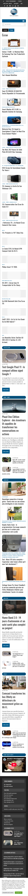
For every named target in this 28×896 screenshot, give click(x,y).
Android (11, 202)
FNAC (21, 3)
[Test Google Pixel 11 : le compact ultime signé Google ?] (14, 362)
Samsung (21, 48)
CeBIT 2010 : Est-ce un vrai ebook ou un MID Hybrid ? (13, 320)
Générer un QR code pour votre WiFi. (13, 809)
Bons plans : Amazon (7, 3)
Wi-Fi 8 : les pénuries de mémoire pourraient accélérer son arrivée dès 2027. (13, 746)
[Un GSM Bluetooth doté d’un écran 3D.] (14, 296)
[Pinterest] (18, 6)
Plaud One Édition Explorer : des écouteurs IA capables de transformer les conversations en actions (14, 425)
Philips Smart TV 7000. (9, 267)
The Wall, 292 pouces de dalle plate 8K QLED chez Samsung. (12, 150)
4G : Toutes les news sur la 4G (15, 125)
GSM (9, 298)
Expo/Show (5, 280)
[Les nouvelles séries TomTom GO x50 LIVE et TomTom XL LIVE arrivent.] (14, 333)
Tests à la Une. (7, 347)
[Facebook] (4, 6)
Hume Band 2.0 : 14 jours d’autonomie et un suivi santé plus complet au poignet (13, 623)
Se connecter (7, 784)
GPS (3, 335)
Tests (22, 71)
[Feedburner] (21, 6)
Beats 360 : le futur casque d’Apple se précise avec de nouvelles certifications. (19, 461)
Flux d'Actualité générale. (10, 793)
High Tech (21, 70)
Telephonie (5, 49)
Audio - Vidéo (5, 70)
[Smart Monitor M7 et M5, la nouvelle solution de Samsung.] (14, 104)
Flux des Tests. (7, 797)
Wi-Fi (9, 49)
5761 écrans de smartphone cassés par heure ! (13, 169)
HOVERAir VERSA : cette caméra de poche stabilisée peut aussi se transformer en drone (13, 665)
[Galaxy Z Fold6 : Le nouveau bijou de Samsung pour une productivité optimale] (14, 45)
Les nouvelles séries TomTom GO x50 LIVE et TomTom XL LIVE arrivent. (12, 339)
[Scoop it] (23, 6)
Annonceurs (7, 822)
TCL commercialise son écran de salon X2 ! (13, 205)
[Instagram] (10, 6)
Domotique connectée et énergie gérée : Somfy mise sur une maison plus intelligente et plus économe (13, 501)
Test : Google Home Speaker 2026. (18, 843)
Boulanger (16, 3)
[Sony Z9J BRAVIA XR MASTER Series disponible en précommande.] (14, 86)
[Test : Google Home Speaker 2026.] (8, 844)
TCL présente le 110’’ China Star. (12, 232)
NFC (12, 71)
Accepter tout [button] (19, 892)
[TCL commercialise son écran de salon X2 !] (14, 199)
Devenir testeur (8, 786)
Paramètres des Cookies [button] (8, 892)
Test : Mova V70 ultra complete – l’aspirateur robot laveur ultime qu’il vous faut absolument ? (13, 561)
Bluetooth (12, 70)
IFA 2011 (10, 280)
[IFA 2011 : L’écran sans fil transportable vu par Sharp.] (14, 278)
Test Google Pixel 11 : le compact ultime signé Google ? (13, 370)
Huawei (4, 71)
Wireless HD (11, 72)
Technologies (11, 557)
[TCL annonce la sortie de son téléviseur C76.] (14, 181)
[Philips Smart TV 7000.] (14, 262)
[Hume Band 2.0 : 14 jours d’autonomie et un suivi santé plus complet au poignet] (14, 613)
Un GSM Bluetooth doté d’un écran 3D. (13, 302)
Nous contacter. (8, 819)
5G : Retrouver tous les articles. (10, 48)
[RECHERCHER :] (14, 24)
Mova (20, 552)
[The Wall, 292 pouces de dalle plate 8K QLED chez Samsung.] (14, 145)
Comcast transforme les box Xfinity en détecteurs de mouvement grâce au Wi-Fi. (13, 700)
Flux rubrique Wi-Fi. (9, 802)
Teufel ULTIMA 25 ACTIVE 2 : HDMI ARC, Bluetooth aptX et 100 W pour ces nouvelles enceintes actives (14, 471)
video (3, 72)
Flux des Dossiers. (8, 795)
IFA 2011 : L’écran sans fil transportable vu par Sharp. (11, 283)
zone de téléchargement (11, 1)
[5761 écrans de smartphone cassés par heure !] (14, 163)
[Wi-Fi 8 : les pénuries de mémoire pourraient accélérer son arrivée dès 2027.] (6, 745)
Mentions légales (8, 824)
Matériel (8, 71)
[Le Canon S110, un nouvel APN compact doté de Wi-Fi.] (14, 244)
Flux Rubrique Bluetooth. (10, 798)
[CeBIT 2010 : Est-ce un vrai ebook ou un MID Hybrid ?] (14, 314)
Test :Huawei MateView (9, 75)
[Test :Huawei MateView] (14, 67)
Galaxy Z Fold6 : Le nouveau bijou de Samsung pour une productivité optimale (13, 54)
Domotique (6, 480)
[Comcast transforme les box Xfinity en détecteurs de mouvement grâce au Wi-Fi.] (14, 688)
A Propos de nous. (8, 821)
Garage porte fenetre (13, 581)
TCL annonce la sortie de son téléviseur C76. (12, 187)
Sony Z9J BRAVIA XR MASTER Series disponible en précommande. (13, 92)
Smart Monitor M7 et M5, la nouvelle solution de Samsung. (12, 110)
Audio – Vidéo (7, 397)
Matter (22, 581)
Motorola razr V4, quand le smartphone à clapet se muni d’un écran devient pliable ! (13, 131)
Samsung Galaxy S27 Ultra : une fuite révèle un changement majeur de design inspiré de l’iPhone (14, 875)
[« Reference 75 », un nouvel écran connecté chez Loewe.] (14, 218)
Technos (20, 1)
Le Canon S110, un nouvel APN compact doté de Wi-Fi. (12, 249)
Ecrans (17, 70)
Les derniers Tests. (9, 828)
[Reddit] (12, 6)
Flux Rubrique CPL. (9, 800)
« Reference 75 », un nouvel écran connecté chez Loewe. (13, 223)
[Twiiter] (7, 6)
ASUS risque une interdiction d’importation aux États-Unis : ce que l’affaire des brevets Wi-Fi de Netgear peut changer (14, 735)
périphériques (17, 71)
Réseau (5, 674)
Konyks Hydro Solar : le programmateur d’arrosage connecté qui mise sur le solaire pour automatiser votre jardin (14, 528)
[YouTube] (15, 6)
